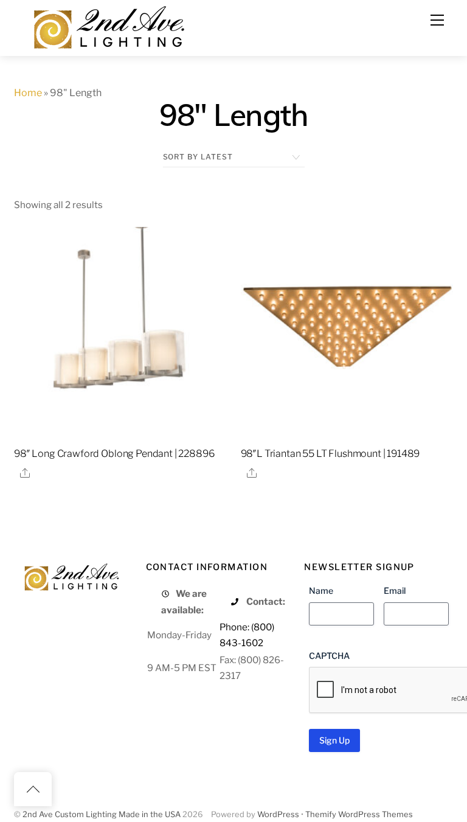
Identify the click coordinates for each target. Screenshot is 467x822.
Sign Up (334, 740)
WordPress (278, 814)
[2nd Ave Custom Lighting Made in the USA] (108, 26)
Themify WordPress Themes (359, 814)
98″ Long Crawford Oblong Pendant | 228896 (114, 453)
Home (28, 93)
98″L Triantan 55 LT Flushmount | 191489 (330, 453)
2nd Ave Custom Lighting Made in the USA (101, 814)
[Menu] (437, 20)
